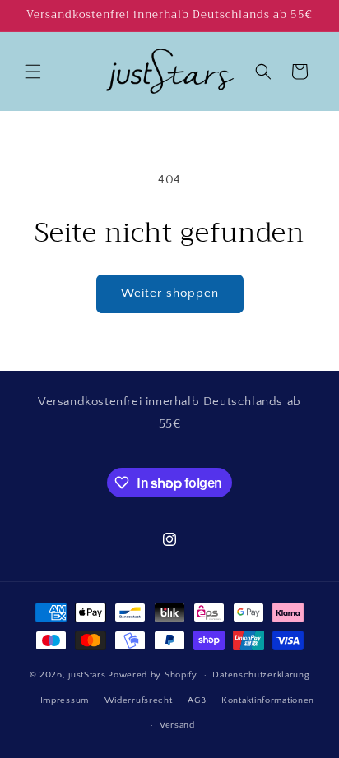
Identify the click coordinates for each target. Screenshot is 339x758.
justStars (86, 675)
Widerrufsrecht (138, 700)
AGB (197, 700)
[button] (33, 71)
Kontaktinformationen (267, 700)
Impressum (64, 700)
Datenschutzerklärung (260, 675)
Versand (177, 725)
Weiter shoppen (170, 293)
